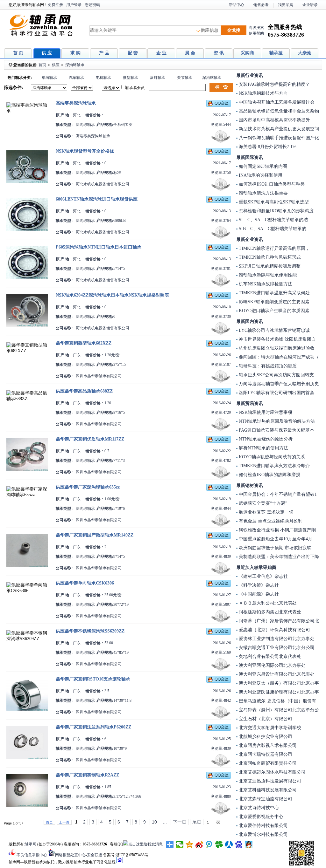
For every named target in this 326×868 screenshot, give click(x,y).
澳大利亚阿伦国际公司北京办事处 (271, 665)
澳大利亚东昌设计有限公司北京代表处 (276, 674)
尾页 (196, 821)
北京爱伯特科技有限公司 (262, 825)
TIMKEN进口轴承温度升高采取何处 (273, 292)
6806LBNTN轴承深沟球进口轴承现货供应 (97, 199)
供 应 (47, 53)
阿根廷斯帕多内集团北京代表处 (269, 612)
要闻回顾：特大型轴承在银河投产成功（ (278, 357)
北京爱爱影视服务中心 (260, 816)
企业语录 (310, 5)
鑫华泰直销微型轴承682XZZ (83, 343)
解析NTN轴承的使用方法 (262, 448)
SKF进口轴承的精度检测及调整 (269, 266)
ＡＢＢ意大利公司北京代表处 (267, 603)
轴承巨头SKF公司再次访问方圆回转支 (275, 374)
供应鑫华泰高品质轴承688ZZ (84, 391)
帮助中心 (236, 5)
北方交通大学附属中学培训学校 (269, 727)
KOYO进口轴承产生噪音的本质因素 (273, 310)
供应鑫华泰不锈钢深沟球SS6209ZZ (90, 631)
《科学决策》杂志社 (258, 585)
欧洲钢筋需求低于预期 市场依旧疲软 (274, 547)
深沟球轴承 (74, 65)
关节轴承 (184, 77)
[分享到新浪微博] (199, 844)
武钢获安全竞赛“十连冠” (262, 503)
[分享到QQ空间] (190, 844)
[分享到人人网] (229, 844)
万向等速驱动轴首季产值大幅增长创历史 (278, 383)
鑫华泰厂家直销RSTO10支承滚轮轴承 (93, 679)
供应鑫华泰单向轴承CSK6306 (85, 583)
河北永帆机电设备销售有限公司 (102, 184)
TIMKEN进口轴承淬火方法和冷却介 (273, 465)
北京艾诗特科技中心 (258, 807)
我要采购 (285, 5)
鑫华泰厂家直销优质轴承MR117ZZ (90, 439)
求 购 (75, 53)
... (165, 821)
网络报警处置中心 (70, 855)
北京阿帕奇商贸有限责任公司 (267, 763)
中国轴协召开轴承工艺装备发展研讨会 (276, 102)
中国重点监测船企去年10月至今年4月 (274, 539)
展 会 (190, 53)
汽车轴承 (76, 77)
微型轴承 (130, 77)
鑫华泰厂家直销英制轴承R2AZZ (87, 775)
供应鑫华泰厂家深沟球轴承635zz (88, 487)
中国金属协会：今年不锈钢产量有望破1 (277, 494)
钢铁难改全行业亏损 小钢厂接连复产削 (276, 530)
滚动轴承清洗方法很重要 (262, 193)
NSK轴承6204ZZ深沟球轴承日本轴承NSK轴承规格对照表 (112, 295)
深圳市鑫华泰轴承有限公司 (98, 376)
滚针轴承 (157, 77)
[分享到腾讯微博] (209, 844)
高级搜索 (256, 27)
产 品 (104, 53)
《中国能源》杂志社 (258, 594)
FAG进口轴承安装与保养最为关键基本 (275, 430)
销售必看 (261, 5)
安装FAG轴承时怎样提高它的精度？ (273, 84)
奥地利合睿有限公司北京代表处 (269, 656)
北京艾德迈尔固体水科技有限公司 (271, 772)
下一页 (179, 821)
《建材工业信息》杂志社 (262, 576)
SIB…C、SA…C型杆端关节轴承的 (271, 228)
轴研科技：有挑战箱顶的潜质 (267, 366)
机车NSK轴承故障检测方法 (264, 284)
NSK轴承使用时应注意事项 (264, 412)
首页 (42, 65)
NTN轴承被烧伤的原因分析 (265, 439)
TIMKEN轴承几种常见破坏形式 (269, 257)
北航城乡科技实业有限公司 (264, 736)
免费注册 (55, 5)
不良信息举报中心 (32, 855)
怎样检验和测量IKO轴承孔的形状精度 (275, 210)
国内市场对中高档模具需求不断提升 (273, 120)
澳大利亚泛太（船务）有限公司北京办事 (278, 683)
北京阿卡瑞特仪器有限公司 (264, 754)
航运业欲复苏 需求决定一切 (265, 512)
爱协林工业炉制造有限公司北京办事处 (276, 638)
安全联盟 (94, 855)
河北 (77, 115)
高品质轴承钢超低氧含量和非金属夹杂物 (278, 111)
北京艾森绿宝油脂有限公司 (264, 798)
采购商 (247, 53)
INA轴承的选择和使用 (259, 175)
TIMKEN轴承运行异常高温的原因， (273, 248)
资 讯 (219, 53)
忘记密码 (92, 5)
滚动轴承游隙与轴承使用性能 (267, 275)
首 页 (18, 53)
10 (154, 821)
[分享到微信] (180, 844)
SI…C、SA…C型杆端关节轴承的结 (272, 219)
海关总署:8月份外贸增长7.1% (266, 146)
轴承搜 (276, 53)
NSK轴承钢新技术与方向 (262, 93)
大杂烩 (304, 53)
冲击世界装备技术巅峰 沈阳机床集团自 (276, 339)
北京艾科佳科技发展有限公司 (267, 790)
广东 (77, 355)
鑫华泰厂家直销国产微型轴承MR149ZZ (94, 535)
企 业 (161, 53)
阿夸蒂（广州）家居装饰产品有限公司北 (278, 621)
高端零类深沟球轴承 (76, 103)
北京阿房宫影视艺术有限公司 (267, 745)
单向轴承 (49, 77)
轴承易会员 (135, 87)
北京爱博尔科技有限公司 (262, 834)
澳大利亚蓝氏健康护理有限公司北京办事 (278, 692)
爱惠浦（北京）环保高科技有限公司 (273, 629)
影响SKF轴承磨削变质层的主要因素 (273, 301)
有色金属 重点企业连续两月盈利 (269, 521)
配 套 (133, 53)
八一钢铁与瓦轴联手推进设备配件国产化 (278, 137)
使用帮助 (256, 33)
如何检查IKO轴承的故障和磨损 (268, 474)
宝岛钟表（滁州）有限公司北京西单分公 (278, 709)
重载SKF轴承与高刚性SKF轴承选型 (273, 202)
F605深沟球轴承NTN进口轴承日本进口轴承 (98, 247)
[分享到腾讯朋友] (219, 844)
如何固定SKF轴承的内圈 (262, 166)
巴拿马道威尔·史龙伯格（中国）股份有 (276, 701)
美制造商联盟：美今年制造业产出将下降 (278, 556)
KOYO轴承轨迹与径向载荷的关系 (271, 457)
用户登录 (74, 5)
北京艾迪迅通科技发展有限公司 (269, 781)
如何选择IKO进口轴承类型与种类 (271, 184)
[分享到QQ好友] (249, 844)
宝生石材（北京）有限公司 (264, 718)
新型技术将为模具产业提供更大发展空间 (278, 128)
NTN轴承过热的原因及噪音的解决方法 (276, 421)
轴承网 (30, 844)
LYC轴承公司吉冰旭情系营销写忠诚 (273, 330)
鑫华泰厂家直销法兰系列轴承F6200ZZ (93, 727)
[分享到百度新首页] (239, 844)
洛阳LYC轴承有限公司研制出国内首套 (275, 392)
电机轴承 (103, 77)
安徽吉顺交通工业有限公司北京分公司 (276, 647)
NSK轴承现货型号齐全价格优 (85, 151)
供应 (56, 65)
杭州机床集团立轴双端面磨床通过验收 (276, 348)
